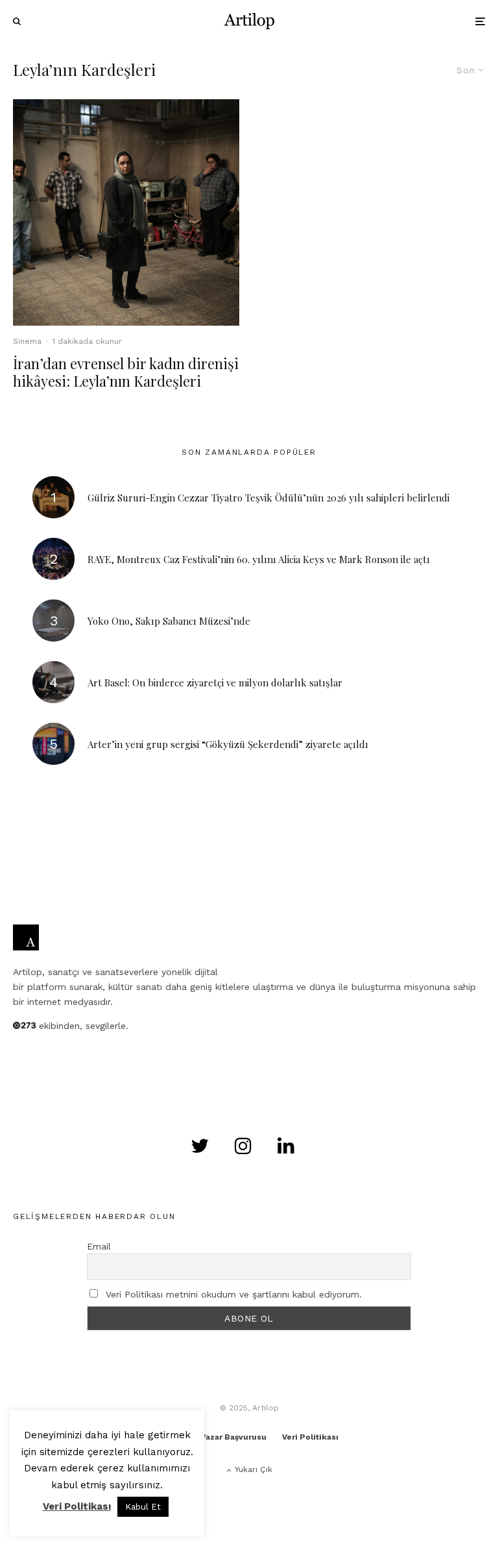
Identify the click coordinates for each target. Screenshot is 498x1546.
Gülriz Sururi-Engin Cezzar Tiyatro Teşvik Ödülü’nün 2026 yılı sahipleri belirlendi (268, 497)
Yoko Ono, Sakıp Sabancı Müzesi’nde (169, 621)
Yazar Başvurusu (234, 1437)
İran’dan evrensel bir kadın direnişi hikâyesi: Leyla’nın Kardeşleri (126, 372)
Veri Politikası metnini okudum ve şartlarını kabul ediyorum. (234, 1294)
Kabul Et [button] (143, 1507)
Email (99, 1246)
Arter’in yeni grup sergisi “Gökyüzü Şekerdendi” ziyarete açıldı (228, 744)
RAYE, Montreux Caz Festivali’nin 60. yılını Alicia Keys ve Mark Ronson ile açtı (259, 559)
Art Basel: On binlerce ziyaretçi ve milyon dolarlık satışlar (215, 682)
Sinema (27, 341)
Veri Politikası (310, 1437)
